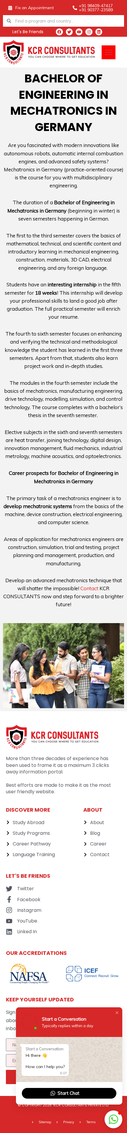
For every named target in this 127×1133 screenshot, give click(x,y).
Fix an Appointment (34, 7)
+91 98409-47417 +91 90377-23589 (96, 7)
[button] (108, 52)
